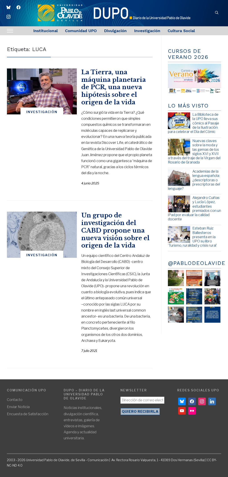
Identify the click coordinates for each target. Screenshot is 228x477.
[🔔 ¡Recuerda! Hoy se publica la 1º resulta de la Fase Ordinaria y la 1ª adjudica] (212, 296)
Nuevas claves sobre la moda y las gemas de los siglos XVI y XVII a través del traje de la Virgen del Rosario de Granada (194, 151)
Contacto (14, 400)
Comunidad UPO (81, 30)
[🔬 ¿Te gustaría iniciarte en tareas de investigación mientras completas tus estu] (194, 315)
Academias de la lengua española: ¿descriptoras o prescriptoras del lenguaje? (194, 180)
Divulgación (115, 30)
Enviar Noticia (18, 407)
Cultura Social (181, 30)
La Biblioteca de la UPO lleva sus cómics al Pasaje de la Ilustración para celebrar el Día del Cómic (193, 123)
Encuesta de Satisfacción (27, 414)
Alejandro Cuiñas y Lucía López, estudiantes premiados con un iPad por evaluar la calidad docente (194, 208)
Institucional (45, 30)
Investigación (147, 30)
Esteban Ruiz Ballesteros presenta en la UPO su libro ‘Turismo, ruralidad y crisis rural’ (192, 237)
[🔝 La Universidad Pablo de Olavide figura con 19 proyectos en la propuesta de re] (176, 315)
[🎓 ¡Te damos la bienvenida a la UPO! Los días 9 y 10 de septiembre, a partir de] (176, 296)
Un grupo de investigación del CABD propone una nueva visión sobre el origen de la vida (115, 230)
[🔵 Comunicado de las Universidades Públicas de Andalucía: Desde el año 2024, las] (212, 315)
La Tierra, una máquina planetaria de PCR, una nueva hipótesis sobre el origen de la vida (113, 87)
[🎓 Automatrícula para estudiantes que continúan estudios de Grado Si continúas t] (194, 296)
